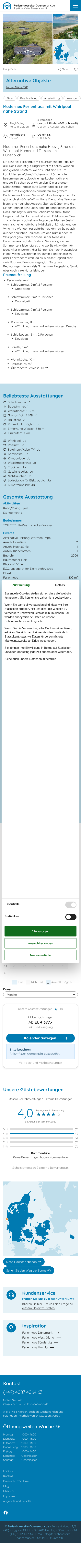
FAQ (6, 1486)
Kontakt (8, 1476)
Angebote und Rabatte (17, 1501)
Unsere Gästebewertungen (35, 1009)
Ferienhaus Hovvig (35, 1347)
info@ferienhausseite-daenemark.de (25, 1404)
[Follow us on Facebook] (5, 1512)
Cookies (8, 1471)
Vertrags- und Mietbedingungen (40, 1063)
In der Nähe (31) (17, 87)
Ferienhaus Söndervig (37, 1342)
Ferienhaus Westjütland (38, 1337)
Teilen (65, 69)
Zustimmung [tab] (21, 584)
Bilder (10, 98)
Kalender (72, 98)
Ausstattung (52, 98)
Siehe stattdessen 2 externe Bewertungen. (40, 1167)
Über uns (9, 1491)
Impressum (10, 1496)
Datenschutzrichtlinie (16, 1481)
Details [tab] (60, 584)
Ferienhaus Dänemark (37, 1332)
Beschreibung (29, 98)
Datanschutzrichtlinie (42, 659)
